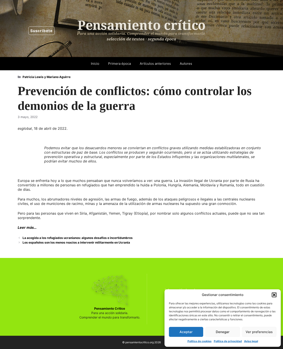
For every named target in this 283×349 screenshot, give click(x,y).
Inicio (95, 63)
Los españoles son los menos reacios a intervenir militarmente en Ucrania (76, 242)
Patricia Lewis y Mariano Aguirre (47, 77)
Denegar (222, 332)
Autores (186, 63)
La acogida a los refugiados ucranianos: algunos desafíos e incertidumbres (78, 238)
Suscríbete (41, 31)
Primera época (119, 63)
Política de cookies (199, 341)
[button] (274, 295)
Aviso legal (251, 341)
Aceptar (186, 332)
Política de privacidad (228, 341)
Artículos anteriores (155, 63)
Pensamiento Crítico (109, 308)
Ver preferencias (259, 332)
